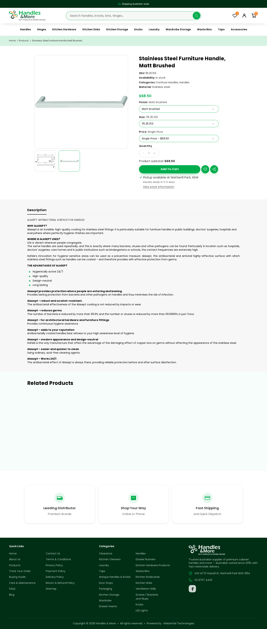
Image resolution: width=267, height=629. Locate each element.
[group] (45, 161)
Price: (151, 132)
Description (36, 210)
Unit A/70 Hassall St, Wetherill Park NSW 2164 (222, 573)
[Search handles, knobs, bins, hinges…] (196, 15)
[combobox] (133, 15)
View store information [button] (158, 187)
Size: (148, 117)
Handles (184, 82)
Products (24, 40)
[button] (254, 15)
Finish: (153, 102)
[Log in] (244, 15)
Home (12, 40)
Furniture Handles (167, 82)
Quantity (145, 146)
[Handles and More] (27, 16)
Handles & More (106, 623)
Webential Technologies (178, 623)
